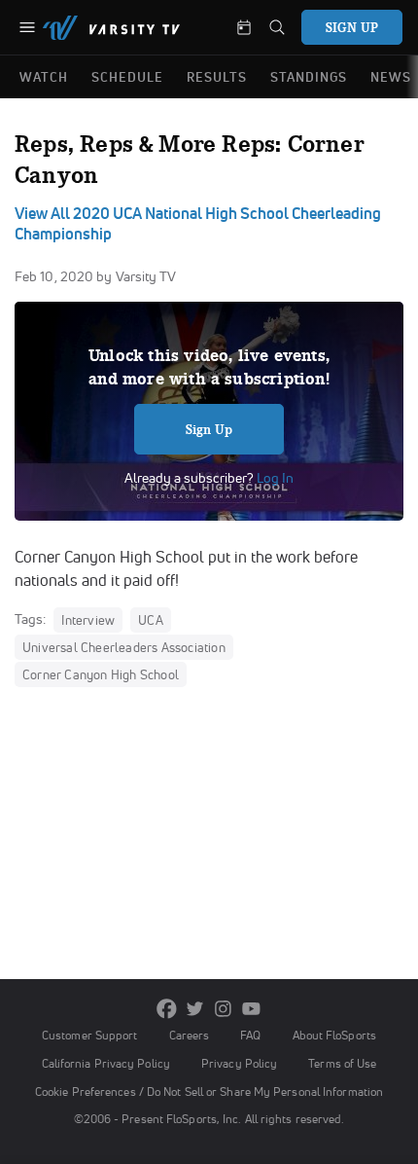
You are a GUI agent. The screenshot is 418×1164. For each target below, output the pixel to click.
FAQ (250, 1035)
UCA (150, 620)
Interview (88, 620)
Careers (189, 1035)
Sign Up (209, 429)
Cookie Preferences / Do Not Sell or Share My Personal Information (209, 1091)
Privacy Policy (239, 1063)
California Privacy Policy (106, 1063)
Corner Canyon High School (100, 674)
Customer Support (90, 1035)
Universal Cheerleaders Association (124, 647)
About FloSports (334, 1035)
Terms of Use (342, 1063)
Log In (274, 478)
